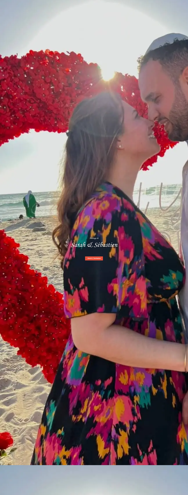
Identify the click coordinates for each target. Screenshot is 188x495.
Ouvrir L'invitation (94, 258)
